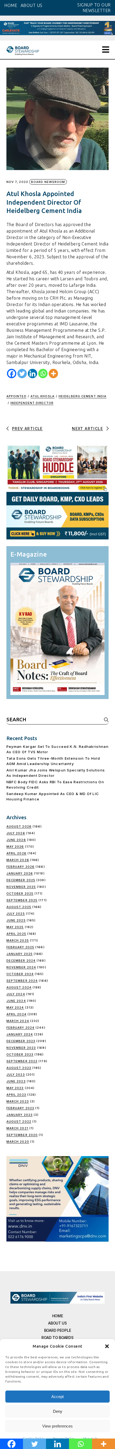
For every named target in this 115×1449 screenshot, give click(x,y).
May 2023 (15, 1088)
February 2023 (20, 1108)
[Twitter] (22, 373)
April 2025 (16, 934)
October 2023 (19, 1054)
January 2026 (19, 873)
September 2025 (21, 900)
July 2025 (15, 913)
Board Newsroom (48, 182)
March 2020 (17, 1141)
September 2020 (22, 1135)
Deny (57, 1411)
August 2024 (19, 987)
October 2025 (19, 893)
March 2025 (17, 940)
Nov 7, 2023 (17, 182)
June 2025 (16, 920)
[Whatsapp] (43, 373)
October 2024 (20, 974)
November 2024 (21, 967)
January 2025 (19, 954)
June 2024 (16, 1001)
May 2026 (15, 846)
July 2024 (15, 994)
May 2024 (15, 1007)
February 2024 (20, 1027)
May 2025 (15, 927)
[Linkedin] (32, 373)
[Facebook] (11, 373)
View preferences (57, 1426)
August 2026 (19, 826)
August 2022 (18, 1121)
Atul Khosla (42, 396)
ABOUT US (32, 5)
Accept (57, 1396)
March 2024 (17, 1021)
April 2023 (16, 1095)
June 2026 (16, 840)
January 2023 (19, 1115)
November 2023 (21, 1048)
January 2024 (19, 1034)
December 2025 (20, 880)
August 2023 (18, 1068)
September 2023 (21, 1061)
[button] (107, 1346)
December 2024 (21, 960)
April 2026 (16, 853)
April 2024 (16, 1014)
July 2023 (15, 1074)
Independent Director (31, 403)
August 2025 (18, 907)
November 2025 (21, 887)
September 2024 (22, 981)
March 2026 (17, 860)
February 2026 (20, 867)
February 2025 (20, 947)
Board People (57, 1330)
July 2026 (15, 833)
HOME (10, 5)
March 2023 (17, 1101)
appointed (16, 396)
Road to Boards (57, 1337)
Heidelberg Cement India (82, 396)
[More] (53, 373)
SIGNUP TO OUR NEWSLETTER (94, 7)
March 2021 (17, 1128)
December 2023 (20, 1041)
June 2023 (16, 1081)
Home (57, 1316)
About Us (57, 1323)
